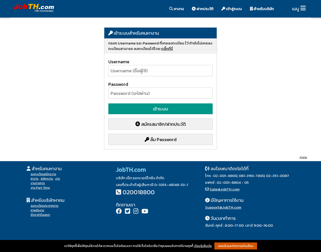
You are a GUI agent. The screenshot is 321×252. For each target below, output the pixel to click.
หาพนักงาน (37, 210)
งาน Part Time (40, 187)
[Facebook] (119, 211)
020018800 (139, 192)
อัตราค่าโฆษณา (40, 215)
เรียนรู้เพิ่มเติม (203, 246)
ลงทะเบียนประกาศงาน (44, 206)
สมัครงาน (47, 178)
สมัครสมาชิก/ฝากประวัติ (163, 124)
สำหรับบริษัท (263, 9)
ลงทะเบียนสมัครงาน (43, 174)
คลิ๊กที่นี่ (167, 48)
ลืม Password (163, 139)
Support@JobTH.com (223, 207)
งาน (57, 178)
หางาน (178, 9)
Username (118, 61)
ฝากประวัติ (204, 9)
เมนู (295, 8)
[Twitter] (127, 211)
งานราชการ (38, 183)
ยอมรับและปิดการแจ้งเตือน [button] (235, 246)
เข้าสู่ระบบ (233, 9)
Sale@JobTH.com (224, 189)
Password (118, 84)
